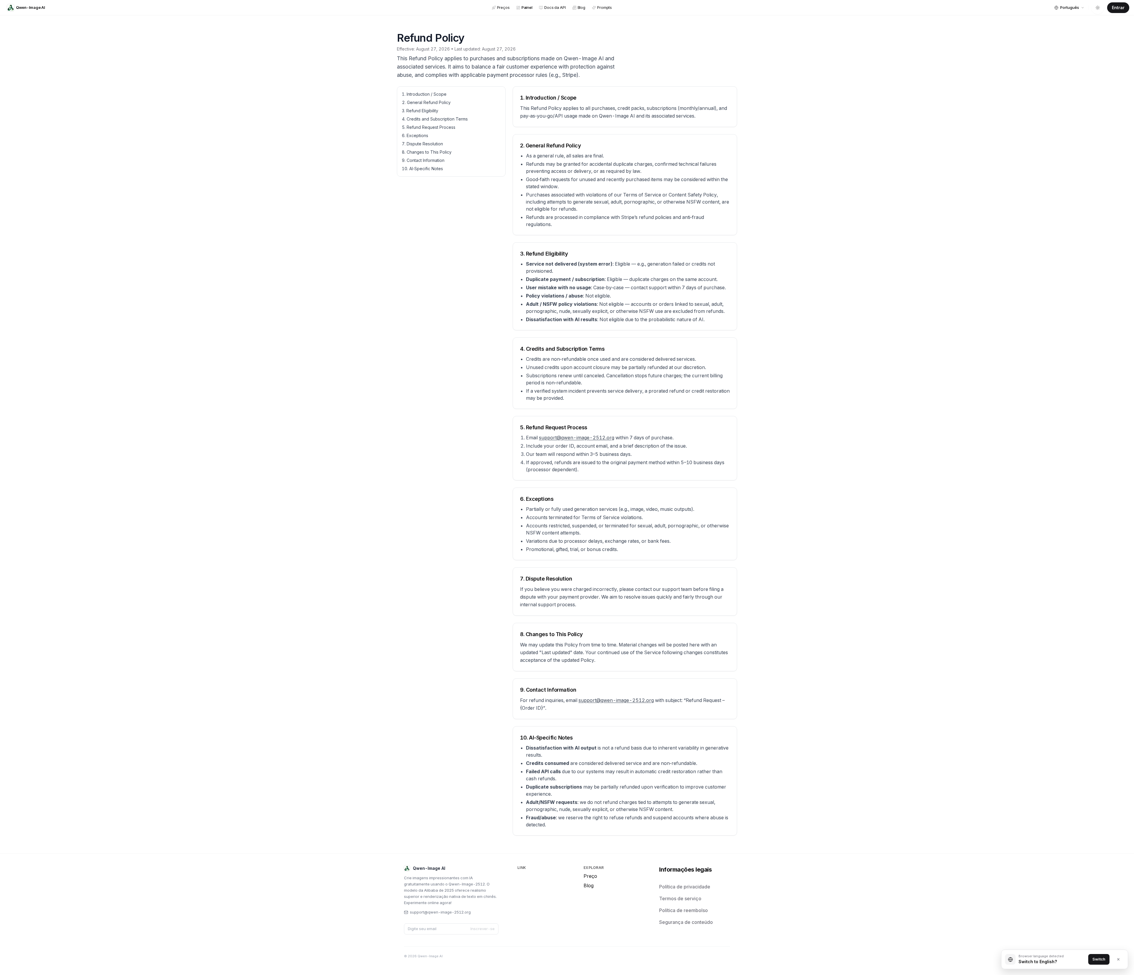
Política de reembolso (683, 910)
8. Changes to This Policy (427, 152)
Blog (589, 885)
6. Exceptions (415, 135)
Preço (590, 876)
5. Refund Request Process (428, 127)
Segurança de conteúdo (686, 922)
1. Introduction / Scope (424, 94)
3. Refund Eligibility (420, 110)
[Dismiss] (1118, 959)
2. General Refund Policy (426, 102)
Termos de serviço (680, 898)
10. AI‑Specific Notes (422, 168)
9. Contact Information (423, 160)
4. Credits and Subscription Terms (435, 118)
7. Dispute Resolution (422, 143)
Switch (1098, 959)
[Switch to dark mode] (1097, 7)
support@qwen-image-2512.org (576, 438)
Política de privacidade (684, 887)
